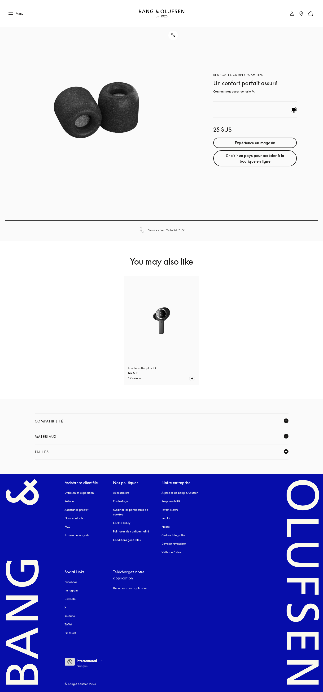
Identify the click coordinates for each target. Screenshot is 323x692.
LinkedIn (70, 599)
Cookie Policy (122, 523)
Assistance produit (76, 509)
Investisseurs (170, 509)
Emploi (166, 518)
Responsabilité (171, 501)
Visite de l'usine (172, 552)
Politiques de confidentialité (131, 531)
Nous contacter (74, 518)
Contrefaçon (121, 501)
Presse (166, 526)
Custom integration (174, 535)
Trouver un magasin (77, 535)
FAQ (67, 526)
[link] (292, 13)
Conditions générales (127, 540)
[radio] (294, 110)
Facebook (71, 582)
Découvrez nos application (130, 588)
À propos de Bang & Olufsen (180, 492)
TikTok (68, 624)
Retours (69, 501)
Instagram (71, 590)
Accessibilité (121, 492)
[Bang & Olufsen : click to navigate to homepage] (161, 13)
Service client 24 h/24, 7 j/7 (166, 230)
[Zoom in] (96, 110)
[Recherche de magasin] (301, 13)
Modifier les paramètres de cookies (130, 512)
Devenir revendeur (174, 543)
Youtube (70, 616)
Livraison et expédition (79, 492)
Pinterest (70, 633)
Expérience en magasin (255, 142)
